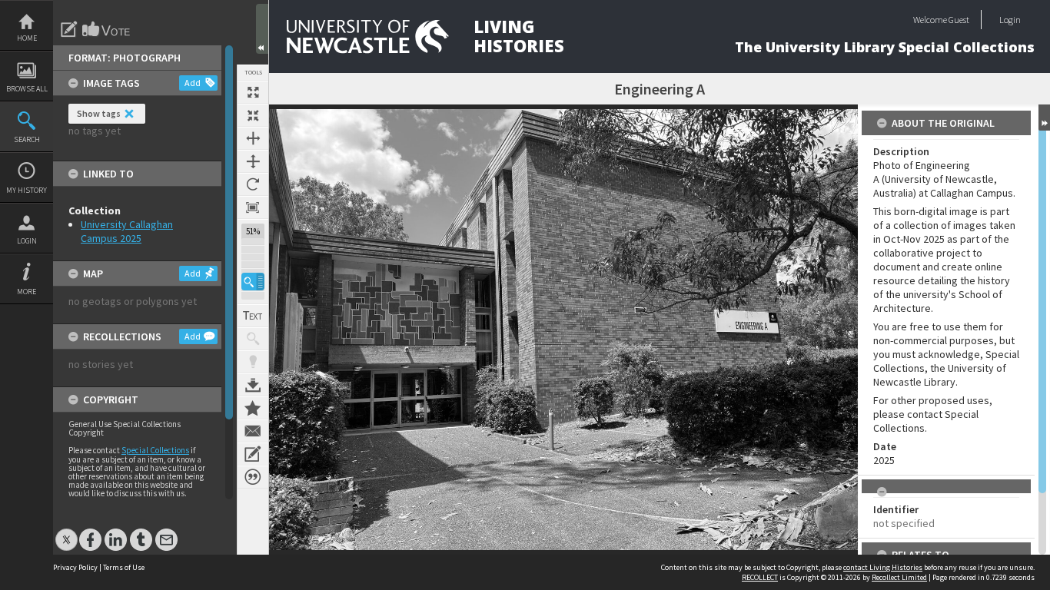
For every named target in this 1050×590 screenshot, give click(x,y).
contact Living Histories (882, 567)
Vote (107, 29)
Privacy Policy (75, 567)
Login (27, 241)
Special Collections (155, 450)
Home (27, 38)
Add (192, 82)
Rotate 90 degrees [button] (253, 184)
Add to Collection (253, 407)
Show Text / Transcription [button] (253, 315)
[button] (252, 281)
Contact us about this (253, 430)
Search (27, 139)
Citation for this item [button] (253, 477)
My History (26, 190)
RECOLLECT (760, 577)
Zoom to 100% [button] (253, 207)
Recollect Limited (899, 577)
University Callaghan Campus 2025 (127, 231)
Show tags (99, 113)
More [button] (26, 292)
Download (253, 384)
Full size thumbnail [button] (253, 92)
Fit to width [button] (253, 138)
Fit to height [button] (253, 161)
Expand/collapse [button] (1044, 117)
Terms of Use (124, 567)
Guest (959, 19)
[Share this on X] (66, 532)
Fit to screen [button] (253, 115)
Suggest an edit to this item (69, 29)
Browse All (27, 89)
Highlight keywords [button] (253, 361)
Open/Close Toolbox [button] (262, 29)
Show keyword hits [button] (253, 338)
